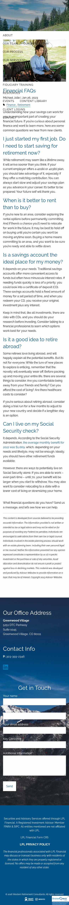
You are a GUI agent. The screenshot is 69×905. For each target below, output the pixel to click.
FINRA (7, 826)
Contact (9, 117)
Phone (21, 710)
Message (49, 753)
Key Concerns (12, 739)
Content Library (33, 101)
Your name (24, 696)
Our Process (13, 51)
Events (8, 101)
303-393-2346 (15, 656)
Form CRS (42, 837)
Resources (11, 93)
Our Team (10, 43)
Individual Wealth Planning (26, 76)
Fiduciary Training (18, 84)
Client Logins (14, 109)
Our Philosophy (36, 43)
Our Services (13, 60)
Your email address (29, 724)
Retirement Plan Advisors (24, 68)
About (8, 35)
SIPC (16, 826)
